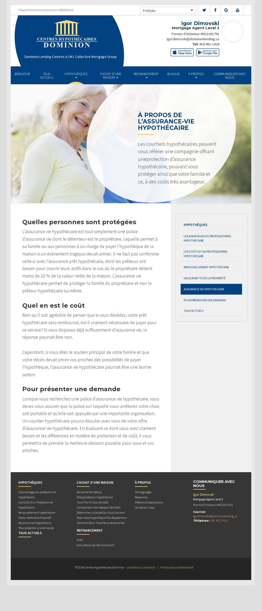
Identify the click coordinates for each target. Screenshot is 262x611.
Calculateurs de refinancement (95, 545)
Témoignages (143, 492)
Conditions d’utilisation (141, 567)
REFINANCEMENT (146, 73)
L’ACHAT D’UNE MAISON (111, 75)
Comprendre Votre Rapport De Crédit (99, 507)
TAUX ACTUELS (46, 75)
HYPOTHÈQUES (76, 73)
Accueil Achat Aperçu (89, 492)
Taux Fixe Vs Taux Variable (92, 502)
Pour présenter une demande (205, 300)
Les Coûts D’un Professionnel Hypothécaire (206, 254)
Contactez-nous (145, 507)
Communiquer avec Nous (230, 75)
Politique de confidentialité (176, 567)
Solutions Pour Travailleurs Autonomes (101, 523)
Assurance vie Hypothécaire (204, 289)
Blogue (173, 73)
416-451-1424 (209, 44)
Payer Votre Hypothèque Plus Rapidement (102, 518)
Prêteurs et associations (149, 502)
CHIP (80, 540)
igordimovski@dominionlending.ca (193, 39)
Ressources (141, 497)
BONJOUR (22, 73)
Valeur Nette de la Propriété (204, 278)
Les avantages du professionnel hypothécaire (208, 238)
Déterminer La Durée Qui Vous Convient (101, 512)
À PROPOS (196, 73)
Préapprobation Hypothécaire (95, 497)
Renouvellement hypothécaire (206, 267)
